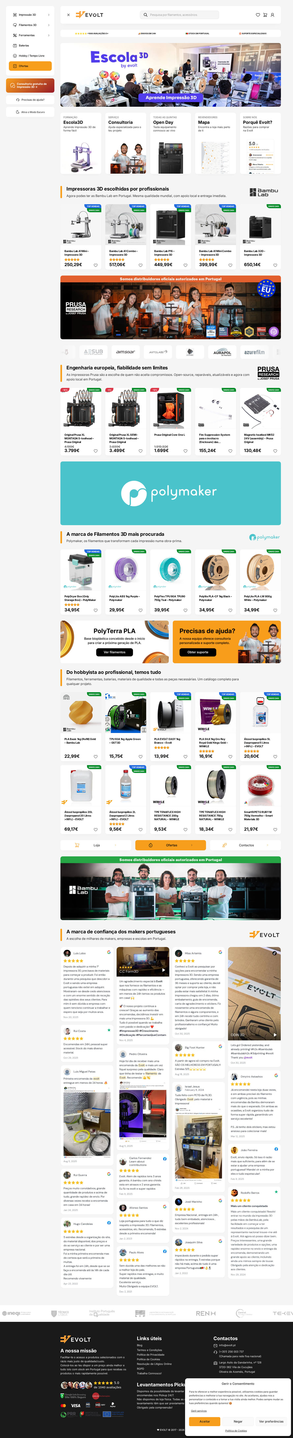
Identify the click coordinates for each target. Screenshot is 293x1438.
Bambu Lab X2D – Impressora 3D (254, 252)
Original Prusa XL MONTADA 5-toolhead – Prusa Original (79, 438)
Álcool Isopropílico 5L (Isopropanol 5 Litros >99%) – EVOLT (257, 742)
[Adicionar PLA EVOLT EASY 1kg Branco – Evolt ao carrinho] (185, 727)
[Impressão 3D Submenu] (48, 14)
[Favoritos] (258, 15)
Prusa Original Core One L (169, 434)
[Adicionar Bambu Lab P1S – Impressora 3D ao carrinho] (185, 239)
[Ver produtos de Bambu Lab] (255, 352)
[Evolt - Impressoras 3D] (89, 14)
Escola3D (73, 122)
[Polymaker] (170, 307)
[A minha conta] (272, 14)
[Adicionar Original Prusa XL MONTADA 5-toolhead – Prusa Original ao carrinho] (96, 423)
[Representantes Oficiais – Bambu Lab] (170, 888)
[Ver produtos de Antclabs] (126, 352)
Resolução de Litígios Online (154, 1363)
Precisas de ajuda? (33, 99)
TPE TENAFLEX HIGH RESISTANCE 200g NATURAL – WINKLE (167, 815)
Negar (238, 1421)
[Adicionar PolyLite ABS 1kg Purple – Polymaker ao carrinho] (141, 584)
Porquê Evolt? (257, 122)
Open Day (163, 122)
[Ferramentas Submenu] (48, 35)
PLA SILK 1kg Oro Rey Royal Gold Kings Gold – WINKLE (213, 742)
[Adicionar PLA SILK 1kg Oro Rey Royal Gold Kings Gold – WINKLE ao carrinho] (230, 727)
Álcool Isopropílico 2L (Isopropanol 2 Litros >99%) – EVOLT (122, 815)
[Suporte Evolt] (227, 642)
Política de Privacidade (150, 1354)
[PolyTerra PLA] (114, 642)
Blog (139, 1345)
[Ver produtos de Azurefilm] (222, 352)
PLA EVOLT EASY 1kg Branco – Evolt (167, 740)
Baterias (24, 45)
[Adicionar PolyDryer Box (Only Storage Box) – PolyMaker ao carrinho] (96, 584)
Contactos (246, 845)
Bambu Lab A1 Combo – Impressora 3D (123, 252)
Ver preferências (271, 1421)
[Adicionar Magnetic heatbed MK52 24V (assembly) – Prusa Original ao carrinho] (275, 423)
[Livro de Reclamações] (101, 1396)
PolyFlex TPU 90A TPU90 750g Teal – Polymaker (169, 598)
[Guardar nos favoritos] (96, 265)
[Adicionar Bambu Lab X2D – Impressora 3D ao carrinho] (275, 239)
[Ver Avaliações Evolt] (170, 1123)
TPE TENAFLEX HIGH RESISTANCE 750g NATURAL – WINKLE (212, 815)
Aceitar (205, 1421)
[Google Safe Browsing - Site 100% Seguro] (73, 1396)
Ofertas (23, 66)
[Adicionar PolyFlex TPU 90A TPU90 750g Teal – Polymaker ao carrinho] (185, 584)
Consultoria (120, 122)
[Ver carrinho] (265, 15)
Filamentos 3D (27, 24)
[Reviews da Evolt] (93, 1385)
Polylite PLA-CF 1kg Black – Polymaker (215, 598)
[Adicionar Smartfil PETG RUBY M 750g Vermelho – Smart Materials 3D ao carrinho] (275, 800)
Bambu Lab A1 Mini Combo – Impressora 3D (215, 252)
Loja (97, 845)
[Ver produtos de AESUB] (61, 352)
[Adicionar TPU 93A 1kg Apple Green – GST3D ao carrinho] (141, 727)
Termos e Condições (149, 1350)
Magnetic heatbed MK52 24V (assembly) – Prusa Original (259, 438)
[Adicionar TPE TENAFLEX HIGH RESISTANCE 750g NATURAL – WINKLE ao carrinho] (230, 800)
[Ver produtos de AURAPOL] (190, 352)
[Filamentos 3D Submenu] (48, 25)
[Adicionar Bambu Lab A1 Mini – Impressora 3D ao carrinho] (96, 239)
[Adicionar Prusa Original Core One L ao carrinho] (185, 423)
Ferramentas (27, 35)
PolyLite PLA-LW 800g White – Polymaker (258, 598)
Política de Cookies (236, 1430)
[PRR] (92, 1414)
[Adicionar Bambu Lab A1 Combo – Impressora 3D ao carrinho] (141, 239)
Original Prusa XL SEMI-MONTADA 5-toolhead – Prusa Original (124, 438)
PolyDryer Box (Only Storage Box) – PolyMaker (80, 598)
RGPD (140, 1368)
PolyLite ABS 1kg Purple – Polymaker (124, 598)
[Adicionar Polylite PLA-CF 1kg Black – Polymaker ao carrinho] (230, 584)
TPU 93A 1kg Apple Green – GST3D (125, 740)
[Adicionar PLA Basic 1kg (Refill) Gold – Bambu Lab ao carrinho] (96, 727)
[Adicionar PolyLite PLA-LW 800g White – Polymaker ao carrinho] (275, 584)
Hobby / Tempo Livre (32, 55)
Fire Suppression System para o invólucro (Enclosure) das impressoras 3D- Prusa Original (214, 442)
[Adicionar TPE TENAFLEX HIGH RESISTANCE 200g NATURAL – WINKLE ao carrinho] (185, 800)
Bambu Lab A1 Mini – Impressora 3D (76, 252)
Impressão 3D (27, 14)
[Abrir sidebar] (68, 15)
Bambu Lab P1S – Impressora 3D (164, 252)
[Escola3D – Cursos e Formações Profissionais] (170, 75)
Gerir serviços (199, 1410)
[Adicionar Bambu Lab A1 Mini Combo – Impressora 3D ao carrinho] (230, 239)
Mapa (204, 122)
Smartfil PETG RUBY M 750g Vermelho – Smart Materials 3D (258, 815)
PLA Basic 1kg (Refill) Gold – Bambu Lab (80, 740)
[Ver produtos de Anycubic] (158, 352)
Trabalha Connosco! (149, 1373)
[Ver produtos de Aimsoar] (94, 352)
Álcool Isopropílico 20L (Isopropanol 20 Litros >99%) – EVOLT (78, 815)
